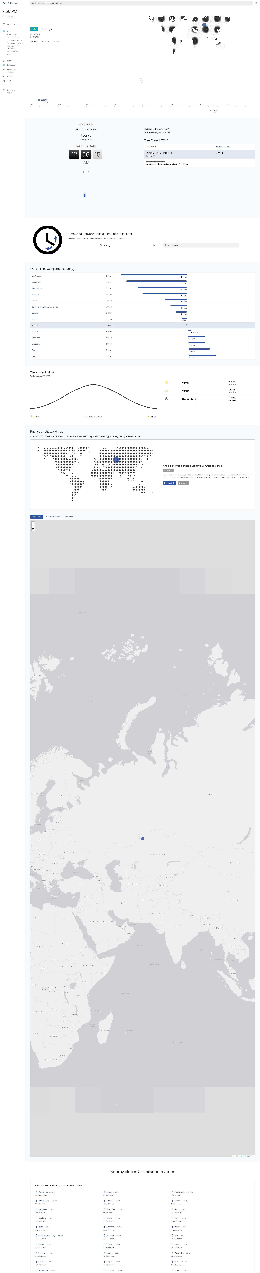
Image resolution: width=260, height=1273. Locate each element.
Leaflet (236, 1156)
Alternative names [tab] (53, 516)
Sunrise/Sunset (12, 51)
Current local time (13, 34)
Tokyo (34, 350)
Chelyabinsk (41, 1192)
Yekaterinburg (42, 1201)
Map (8, 54)
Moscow (35, 313)
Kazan (107, 1253)
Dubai (34, 319)
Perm (175, 1218)
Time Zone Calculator (15, 43)
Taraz (175, 1270)
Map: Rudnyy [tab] (36, 516)
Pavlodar (40, 1253)
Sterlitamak (41, 1209)
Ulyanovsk (176, 1253)
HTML (85, 171)
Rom (56, 307)
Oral (174, 1235)
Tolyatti (107, 1244)
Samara (39, 1244)
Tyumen (108, 1201)
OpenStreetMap (244, 1156)
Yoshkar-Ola (41, 1270)
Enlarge (183, 483)
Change (10, 17)
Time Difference (13, 37)
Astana (107, 1218)
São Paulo (35, 294)
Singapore (36, 344)
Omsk (39, 1227)
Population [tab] (69, 516)
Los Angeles (36, 276)
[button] (13, 65)
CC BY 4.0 (168, 470)
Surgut (107, 1262)
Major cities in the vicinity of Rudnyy (58, 1185)
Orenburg (40, 1218)
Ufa (174, 1209)
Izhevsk (175, 1227)
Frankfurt (40, 307)
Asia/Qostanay (223, 146)
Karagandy (108, 1227)
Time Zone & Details (14, 40)
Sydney (34, 356)
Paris (46, 307)
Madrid (51, 307)
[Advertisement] (91, 79)
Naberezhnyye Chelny (45, 1235)
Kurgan (107, 1192)
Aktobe (175, 1201)
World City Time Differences (12, 47)
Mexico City (36, 282)
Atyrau (175, 1244)
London (34, 301)
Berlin (34, 307)
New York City (37, 288)
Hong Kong (36, 338)
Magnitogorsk (178, 1192)
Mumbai (35, 331)
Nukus (39, 1262)
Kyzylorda (108, 1235)
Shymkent (108, 1270)
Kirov (174, 1262)
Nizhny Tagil (109, 1209)
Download (169, 483)
